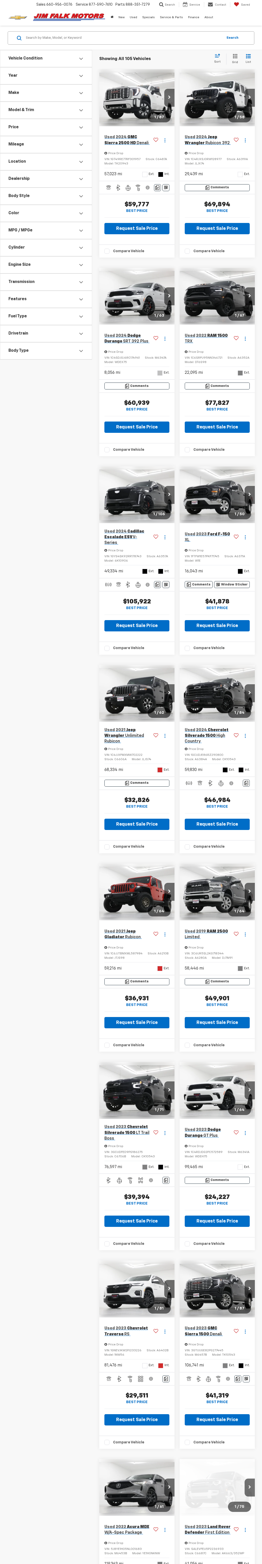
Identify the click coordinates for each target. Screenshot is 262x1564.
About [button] (208, 17)
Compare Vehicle (128, 251)
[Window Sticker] (165, 187)
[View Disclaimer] (148, 187)
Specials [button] (148, 17)
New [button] (121, 17)
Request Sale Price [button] (137, 228)
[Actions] (164, 140)
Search (232, 38)
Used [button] (133, 17)
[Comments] (157, 187)
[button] (112, 17)
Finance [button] (193, 17)
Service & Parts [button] (171, 17)
